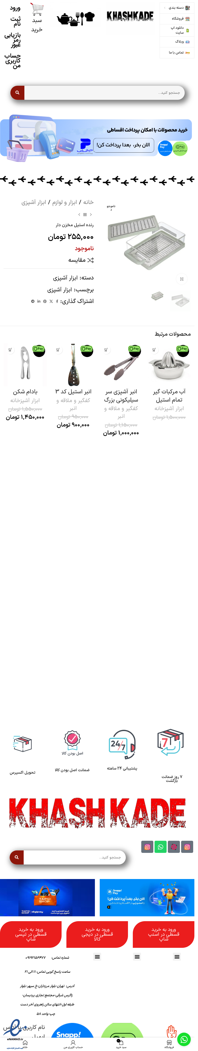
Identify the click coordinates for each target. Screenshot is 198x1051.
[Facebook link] (57, 301)
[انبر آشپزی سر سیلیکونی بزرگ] (121, 365)
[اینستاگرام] (187, 847)
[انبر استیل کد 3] (73, 365)
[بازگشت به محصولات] (85, 215)
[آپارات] (174, 847)
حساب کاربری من (12, 60)
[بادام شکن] (25, 365)
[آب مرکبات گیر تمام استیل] (169, 365)
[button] (154, 350)
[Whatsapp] (161, 847)
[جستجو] (17, 93)
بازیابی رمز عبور (12, 39)
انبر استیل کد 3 (73, 392)
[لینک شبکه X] (51, 301)
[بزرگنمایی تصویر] (181, 278)
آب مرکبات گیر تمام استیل (169, 396)
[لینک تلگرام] (33, 301)
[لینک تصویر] (130, 18)
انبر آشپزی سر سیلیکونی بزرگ (121, 396)
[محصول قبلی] (91, 215)
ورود (15, 8)
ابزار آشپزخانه (169, 409)
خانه (88, 202)
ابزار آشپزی (33, 202)
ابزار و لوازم (64, 202)
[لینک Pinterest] (45, 301)
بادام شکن (25, 392)
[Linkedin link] (39, 301)
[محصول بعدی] (79, 215)
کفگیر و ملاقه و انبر (121, 412)
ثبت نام (15, 21)
